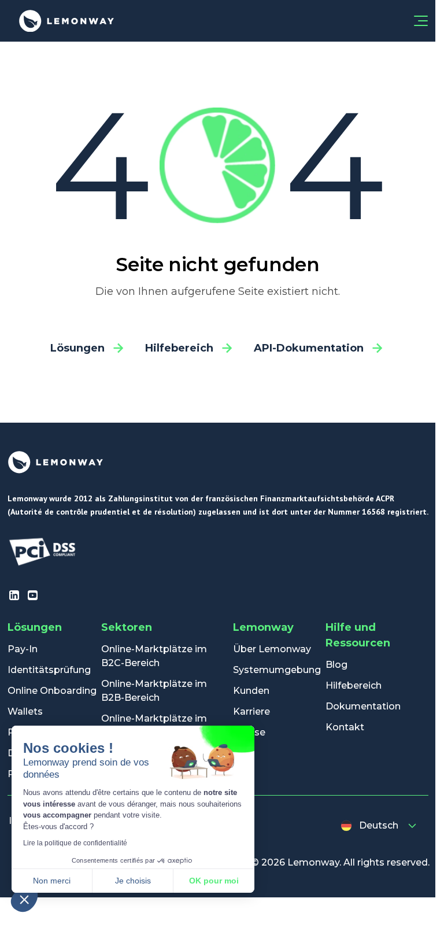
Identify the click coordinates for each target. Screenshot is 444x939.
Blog (336, 664)
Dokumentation (363, 706)
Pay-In (23, 649)
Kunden (251, 690)
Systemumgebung (277, 669)
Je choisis (133, 880)
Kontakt (344, 727)
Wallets (25, 711)
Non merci (52, 880)
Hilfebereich (353, 685)
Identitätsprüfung (49, 669)
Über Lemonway (272, 649)
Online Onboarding (52, 690)
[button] (24, 899)
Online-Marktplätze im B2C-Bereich (154, 656)
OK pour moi (214, 880)
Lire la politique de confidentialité (75, 843)
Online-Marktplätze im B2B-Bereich (154, 690)
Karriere (251, 711)
